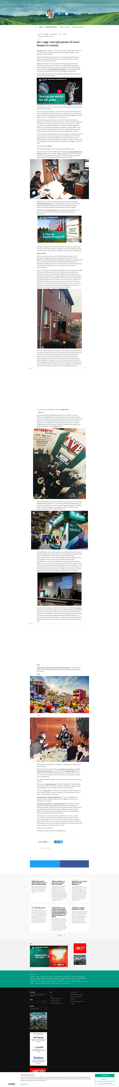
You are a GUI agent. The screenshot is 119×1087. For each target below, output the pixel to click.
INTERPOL (39, 980)
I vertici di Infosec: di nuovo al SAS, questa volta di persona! (58, 883)
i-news (78, 978)
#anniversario (46, 34)
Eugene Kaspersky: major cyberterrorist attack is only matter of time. (38, 1050)
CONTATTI (38, 1)
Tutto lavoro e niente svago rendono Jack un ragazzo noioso (53, 667)
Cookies (72, 1003)
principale (52, 210)
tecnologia (38, 983)
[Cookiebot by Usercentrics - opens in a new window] (12, 1084)
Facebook (56, 14)
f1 (35, 978)
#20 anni (39, 34)
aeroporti (32, 976)
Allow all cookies (105, 1075)
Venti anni (39, 50)
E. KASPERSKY (7, 1)
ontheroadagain (52, 981)
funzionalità (45, 978)
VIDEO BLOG (29, 1)
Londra (68, 980)
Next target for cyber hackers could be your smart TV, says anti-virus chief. (38, 1040)
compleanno (67, 976)
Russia (66, 981)
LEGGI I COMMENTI (43, 842)
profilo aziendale (69, 771)
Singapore (79, 981)
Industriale (33, 980)
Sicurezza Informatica (78, 27)
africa (37, 976)
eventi (31, 978)
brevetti (48, 976)
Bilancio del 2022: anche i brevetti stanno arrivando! (79, 883)
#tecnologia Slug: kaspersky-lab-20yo (45, 36)
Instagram (61, 14)
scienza (74, 981)
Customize (104, 1079)
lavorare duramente (50, 784)
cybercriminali (81, 976)
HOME (2, 1)
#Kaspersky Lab (54, 34)
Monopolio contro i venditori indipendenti (48, 797)
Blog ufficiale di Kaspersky (76, 1001)
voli (57, 983)
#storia (64, 34)
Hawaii (73, 978)
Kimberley (63, 980)
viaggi (48, 983)
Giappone (51, 978)
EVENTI (17, 1)
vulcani (61, 983)
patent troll (47, 790)
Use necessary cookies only (104, 1083)
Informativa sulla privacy (76, 994)
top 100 (44, 983)
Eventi (40, 27)
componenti (74, 976)
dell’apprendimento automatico (57, 69)
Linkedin (64, 14)
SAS (70, 981)
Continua (59, 935)
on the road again (43, 981)
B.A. (76, 608)
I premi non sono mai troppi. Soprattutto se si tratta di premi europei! (39, 883)
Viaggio (53, 983)
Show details (24, 1084)
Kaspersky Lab (56, 980)
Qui (38, 570)
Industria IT (83, 978)
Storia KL (32, 983)
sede (48, 210)
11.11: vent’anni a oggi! (38, 908)
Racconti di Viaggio (64, 27)
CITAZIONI (13, 1)
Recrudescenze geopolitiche (44, 803)
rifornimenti (56, 426)
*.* (36, 27)
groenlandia (57, 978)
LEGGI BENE (23, 1)
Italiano (113, 1)
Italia (43, 980)
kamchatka (48, 980)
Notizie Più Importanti (51, 27)
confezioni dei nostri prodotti (45, 771)
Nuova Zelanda (33, 981)
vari (65, 799)
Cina (53, 976)
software (85, 981)
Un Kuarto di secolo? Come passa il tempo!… (78, 908)
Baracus (79, 608)
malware (73, 980)
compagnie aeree (59, 976)
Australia (43, 976)
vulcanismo (67, 983)
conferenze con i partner (66, 769)
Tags (34, 1)
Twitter (59, 14)
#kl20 (60, 34)
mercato (79, 980)
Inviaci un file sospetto (75, 996)
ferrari (38, 978)
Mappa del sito (73, 992)
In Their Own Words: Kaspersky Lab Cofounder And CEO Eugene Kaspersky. (38, 1062)
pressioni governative (59, 803)
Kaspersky (72, 999)
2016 (38, 674)
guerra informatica (66, 978)
